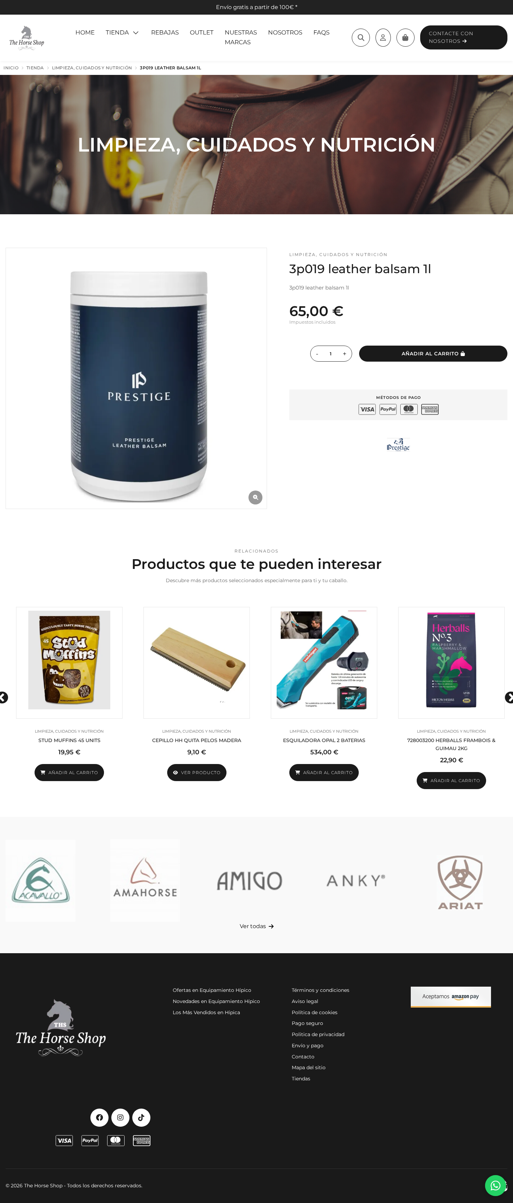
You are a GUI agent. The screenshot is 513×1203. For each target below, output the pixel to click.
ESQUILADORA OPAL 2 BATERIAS (324, 740)
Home (85, 32)
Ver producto (201, 772)
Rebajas (165, 32)
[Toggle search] (361, 38)
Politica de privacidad (318, 1034)
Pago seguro (307, 1023)
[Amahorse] (145, 880)
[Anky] (355, 880)
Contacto (303, 1056)
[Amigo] (250, 880)
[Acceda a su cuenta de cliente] (383, 38)
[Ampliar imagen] (255, 497)
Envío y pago (308, 1045)
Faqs (321, 32)
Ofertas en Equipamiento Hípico (212, 990)
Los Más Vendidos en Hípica (206, 1012)
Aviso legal (305, 1001)
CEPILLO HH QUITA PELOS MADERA (196, 740)
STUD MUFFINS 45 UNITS (69, 740)
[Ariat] (460, 880)
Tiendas (301, 1078)
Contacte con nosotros (451, 37)
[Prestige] (398, 444)
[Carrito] (405, 38)
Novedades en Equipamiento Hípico (216, 1001)
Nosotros (285, 32)
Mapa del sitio (309, 1067)
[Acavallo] (40, 880)
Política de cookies (314, 1012)
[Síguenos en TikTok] (141, 1118)
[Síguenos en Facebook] (99, 1118)
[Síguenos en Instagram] (120, 1118)
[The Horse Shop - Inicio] (26, 37)
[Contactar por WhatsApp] (495, 1185)
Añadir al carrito (431, 353)
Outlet (202, 32)
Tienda (117, 32)
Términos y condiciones (320, 990)
